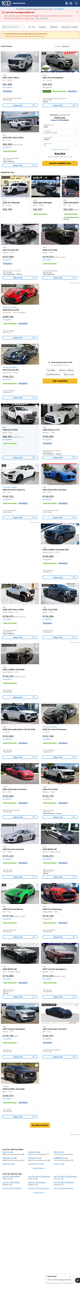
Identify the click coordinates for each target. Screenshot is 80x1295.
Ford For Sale (7, 1152)
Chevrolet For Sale (9, 1158)
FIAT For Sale (59, 1152)
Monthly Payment (49, 125)
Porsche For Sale (34, 1158)
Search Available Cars (60, 163)
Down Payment (48, 137)
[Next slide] (76, 199)
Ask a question (60, 381)
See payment (7, 87)
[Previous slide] (4, 199)
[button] (66, 3)
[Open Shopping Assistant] (77, 1280)
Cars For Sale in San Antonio (39, 1176)
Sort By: (58, 46)
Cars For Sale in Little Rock (64, 1182)
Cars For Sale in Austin (37, 1182)
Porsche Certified (11, 307)
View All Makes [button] (38, 1168)
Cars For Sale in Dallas (11, 1182)
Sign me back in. (42, 18)
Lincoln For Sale (34, 1152)
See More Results (40, 1125)
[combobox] (13, 26)
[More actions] (35, 105)
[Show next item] (34, 414)
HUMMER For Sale (61, 1158)
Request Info (17, 105)
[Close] (70, 1276)
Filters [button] (33, 27)
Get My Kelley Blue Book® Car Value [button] (60, 149)
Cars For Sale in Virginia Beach (65, 1176)
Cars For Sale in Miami (11, 1176)
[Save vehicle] (36, 54)
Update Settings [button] (68, 156)
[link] (7, 91)
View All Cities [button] (38, 1193)
